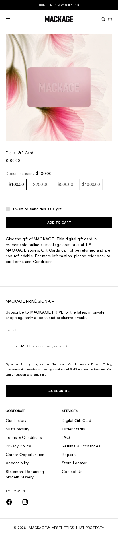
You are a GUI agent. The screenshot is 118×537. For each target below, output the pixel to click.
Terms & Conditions (24, 437)
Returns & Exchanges (81, 446)
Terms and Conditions (33, 261)
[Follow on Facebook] (9, 502)
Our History (16, 420)
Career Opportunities (25, 454)
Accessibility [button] (17, 462)
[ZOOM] (106, 135)
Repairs (69, 454)
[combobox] (15, 346)
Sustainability (17, 429)
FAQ (66, 437)
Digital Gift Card (76, 420)
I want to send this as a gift (37, 209)
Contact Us (72, 471)
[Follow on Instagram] (25, 502)
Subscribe (59, 391)
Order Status (73, 429)
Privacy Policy (101, 364)
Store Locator (74, 462)
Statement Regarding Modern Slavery (25, 474)
